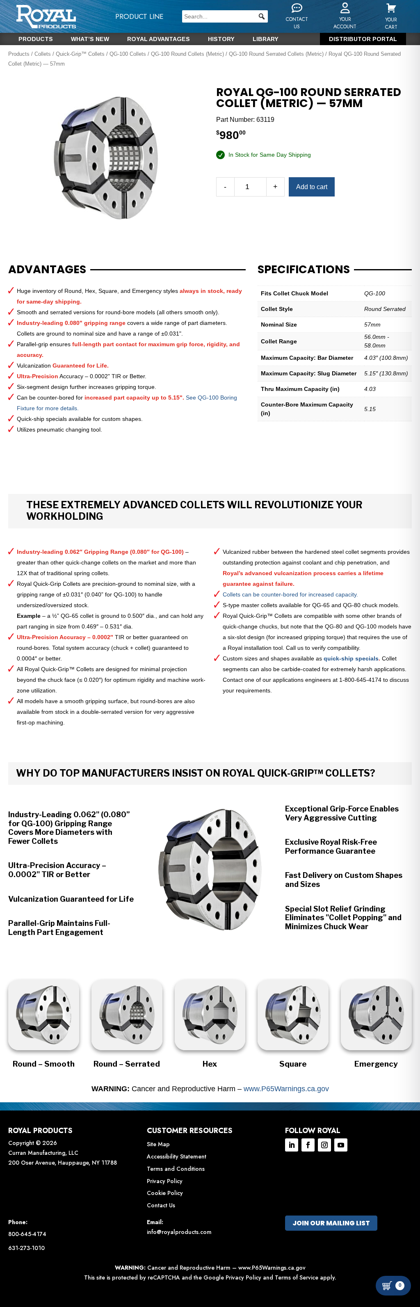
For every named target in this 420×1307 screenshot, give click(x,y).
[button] (262, 16)
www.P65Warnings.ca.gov (286, 1089)
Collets (42, 54)
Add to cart (311, 186)
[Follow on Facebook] (308, 1145)
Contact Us (161, 1205)
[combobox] (225, 16)
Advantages (47, 269)
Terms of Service (296, 1277)
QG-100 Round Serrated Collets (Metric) (276, 54)
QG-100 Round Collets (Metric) (187, 54)
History (221, 39)
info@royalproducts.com (179, 1232)
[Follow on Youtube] (340, 1145)
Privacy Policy (165, 1181)
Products (35, 39)
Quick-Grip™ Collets (80, 54)
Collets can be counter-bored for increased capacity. (290, 594)
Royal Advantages (158, 39)
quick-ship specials (351, 658)
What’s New (90, 39)
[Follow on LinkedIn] (291, 1145)
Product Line (139, 16)
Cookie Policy (165, 1193)
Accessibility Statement (176, 1156)
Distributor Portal (363, 39)
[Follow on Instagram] (324, 1145)
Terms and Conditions (176, 1169)
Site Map (158, 1144)
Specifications (304, 269)
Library (265, 39)
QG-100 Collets (128, 54)
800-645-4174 (27, 1234)
